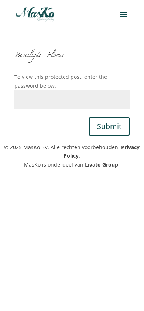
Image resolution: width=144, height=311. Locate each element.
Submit (109, 126)
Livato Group (101, 164)
